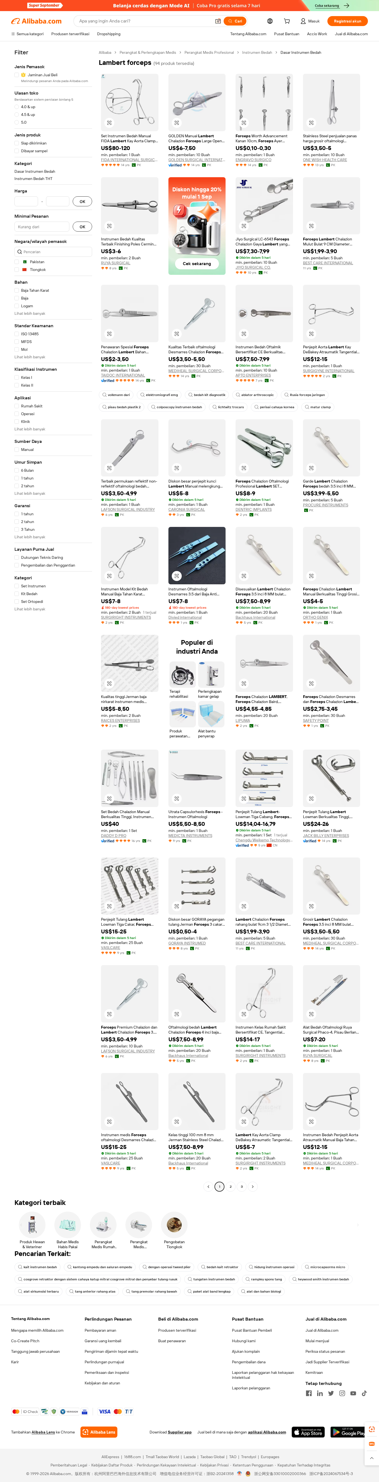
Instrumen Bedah (257, 52)
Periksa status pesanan (325, 1351)
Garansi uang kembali (103, 1341)
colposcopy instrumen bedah (179, 407)
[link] (372, 1429)
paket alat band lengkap (212, 1291)
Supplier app (180, 1432)
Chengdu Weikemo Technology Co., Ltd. (264, 840)
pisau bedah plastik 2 (124, 407)
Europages (270, 1457)
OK (82, 201)
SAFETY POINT (316, 720)
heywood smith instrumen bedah (323, 1279)
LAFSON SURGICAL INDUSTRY (128, 509)
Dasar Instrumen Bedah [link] (301, 52)
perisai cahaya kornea (277, 407)
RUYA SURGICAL (115, 263)
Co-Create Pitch (25, 1341)
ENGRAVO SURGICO (253, 160)
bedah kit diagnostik (209, 395)
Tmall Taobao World (162, 1457)
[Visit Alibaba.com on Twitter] (331, 1393)
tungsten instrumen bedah (214, 1279)
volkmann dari (119, 395)
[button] (218, 21)
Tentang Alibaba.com (30, 1318)
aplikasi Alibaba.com (267, 1432)
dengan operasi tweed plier (169, 1267)
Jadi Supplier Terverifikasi (327, 1362)
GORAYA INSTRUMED (187, 943)
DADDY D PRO (113, 835)
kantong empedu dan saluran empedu (102, 1267)
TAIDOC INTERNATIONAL (123, 375)
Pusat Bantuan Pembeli (252, 1330)
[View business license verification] (239, 1473)
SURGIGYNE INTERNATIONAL (329, 371)
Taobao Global (212, 1457)
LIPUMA (243, 720)
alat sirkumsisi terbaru (41, 1291)
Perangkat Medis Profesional (209, 52)
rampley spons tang (266, 1279)
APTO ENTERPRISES (253, 375)
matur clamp (320, 407)
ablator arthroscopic (257, 395)
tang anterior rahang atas (95, 1291)
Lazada (190, 1457)
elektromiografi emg (162, 395)
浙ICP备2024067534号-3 (331, 1473)
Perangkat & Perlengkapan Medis (148, 52)
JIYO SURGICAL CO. (253, 267)
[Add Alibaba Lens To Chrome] (98, 1432)
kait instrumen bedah (40, 1267)
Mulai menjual (317, 1341)
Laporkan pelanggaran (251, 1388)
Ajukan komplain (246, 1351)
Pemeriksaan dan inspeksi (107, 1372)
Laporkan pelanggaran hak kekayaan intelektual (263, 1375)
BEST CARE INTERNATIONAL (328, 263)
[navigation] (53, 620)
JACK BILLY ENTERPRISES (326, 835)
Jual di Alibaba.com (321, 1330)
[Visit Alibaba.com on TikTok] (364, 1393)
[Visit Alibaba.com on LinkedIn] (320, 1393)
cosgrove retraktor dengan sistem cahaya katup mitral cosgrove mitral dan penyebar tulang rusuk (100, 1279)
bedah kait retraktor (222, 1267)
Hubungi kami (244, 1341)
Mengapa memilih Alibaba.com (37, 1330)
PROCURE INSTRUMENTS (325, 505)
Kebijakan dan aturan (102, 1383)
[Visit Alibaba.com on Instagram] (342, 1393)
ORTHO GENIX (315, 617)
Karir (15, 1362)
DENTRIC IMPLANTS (254, 509)
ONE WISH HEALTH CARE (325, 160)
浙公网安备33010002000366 (280, 1473)
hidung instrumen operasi (274, 1267)
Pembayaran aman (100, 1330)
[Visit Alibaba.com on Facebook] (308, 1393)
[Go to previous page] (208, 1187)
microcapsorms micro (327, 1267)
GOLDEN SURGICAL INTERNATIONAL (197, 160)
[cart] (288, 22)
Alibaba (105, 52)
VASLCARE (110, 947)
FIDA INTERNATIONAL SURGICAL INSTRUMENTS (129, 160)
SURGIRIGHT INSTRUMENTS (126, 617)
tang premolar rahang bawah (154, 1291)
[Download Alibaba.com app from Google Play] (349, 1432)
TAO (232, 1457)
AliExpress (110, 1457)
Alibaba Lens (43, 1432)
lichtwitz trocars (231, 407)
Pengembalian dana (249, 1362)
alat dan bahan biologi (264, 1291)
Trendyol (248, 1457)
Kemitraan (314, 1372)
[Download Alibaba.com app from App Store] (308, 1432)
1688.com (132, 1457)
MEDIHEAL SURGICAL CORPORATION (197, 371)
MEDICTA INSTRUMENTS (190, 835)
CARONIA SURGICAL (186, 509)
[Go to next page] (253, 1187)
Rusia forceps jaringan (307, 395)
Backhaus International (255, 617)
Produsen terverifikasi (177, 1330)
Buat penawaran (172, 1341)
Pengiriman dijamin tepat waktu (111, 1351)
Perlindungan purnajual (104, 1362)
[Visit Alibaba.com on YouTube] (353, 1393)
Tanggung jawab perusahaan (35, 1351)
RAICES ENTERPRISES (120, 720)
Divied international (185, 617)
